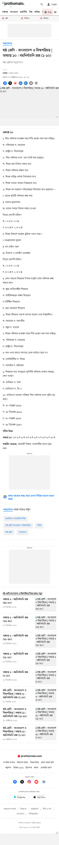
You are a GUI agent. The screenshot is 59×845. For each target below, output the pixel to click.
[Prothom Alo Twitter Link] (23, 782)
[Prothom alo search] (41, 4)
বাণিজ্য (37, 12)
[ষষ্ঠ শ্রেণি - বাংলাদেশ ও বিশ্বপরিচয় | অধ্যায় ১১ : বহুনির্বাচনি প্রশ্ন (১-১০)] (45, 733)
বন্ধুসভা (8, 767)
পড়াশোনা (7, 43)
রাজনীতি (23, 12)
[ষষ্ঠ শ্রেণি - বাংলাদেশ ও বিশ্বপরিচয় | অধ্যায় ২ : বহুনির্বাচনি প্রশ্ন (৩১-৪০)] (45, 623)
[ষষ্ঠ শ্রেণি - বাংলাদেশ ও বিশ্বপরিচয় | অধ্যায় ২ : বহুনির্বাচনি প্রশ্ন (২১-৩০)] (45, 641)
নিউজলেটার (33, 814)
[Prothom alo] (14, 4)
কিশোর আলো (22, 762)
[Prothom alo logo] (29, 756)
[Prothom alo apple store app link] (39, 797)
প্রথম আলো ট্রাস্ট (47, 762)
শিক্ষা (39, 525)
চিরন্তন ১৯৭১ (18, 767)
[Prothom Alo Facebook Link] (16, 782)
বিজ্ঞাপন (23, 809)
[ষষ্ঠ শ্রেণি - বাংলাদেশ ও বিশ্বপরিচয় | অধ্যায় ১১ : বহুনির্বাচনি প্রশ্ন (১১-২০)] (45, 715)
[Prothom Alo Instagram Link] (30, 782)
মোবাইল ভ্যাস (46, 767)
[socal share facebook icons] (5, 84)
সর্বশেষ (5, 12)
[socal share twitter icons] (10, 84)
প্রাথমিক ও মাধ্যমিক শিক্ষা (15, 518)
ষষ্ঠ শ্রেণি (8, 532)
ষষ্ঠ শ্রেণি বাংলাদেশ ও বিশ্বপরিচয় (18, 525)
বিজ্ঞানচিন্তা (34, 762)
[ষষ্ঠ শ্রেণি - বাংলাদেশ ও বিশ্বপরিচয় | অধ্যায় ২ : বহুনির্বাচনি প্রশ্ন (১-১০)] (45, 677)
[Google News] (43, 782)
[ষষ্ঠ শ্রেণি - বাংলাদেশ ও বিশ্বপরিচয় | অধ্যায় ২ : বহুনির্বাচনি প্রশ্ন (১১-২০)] (45, 659)
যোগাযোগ (20, 814)
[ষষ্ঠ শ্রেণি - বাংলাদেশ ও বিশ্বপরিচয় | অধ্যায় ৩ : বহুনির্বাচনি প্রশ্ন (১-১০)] (45, 696)
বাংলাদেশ (14, 12)
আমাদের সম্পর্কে (10, 809)
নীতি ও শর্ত (47, 809)
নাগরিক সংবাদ (9, 762)
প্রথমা (36, 767)
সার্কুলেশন (34, 809)
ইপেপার (29, 767)
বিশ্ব (30, 12)
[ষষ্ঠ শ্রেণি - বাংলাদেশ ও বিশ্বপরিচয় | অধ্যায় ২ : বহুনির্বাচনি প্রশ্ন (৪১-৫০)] (45, 604)
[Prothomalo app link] (20, 797)
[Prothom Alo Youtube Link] (37, 782)
